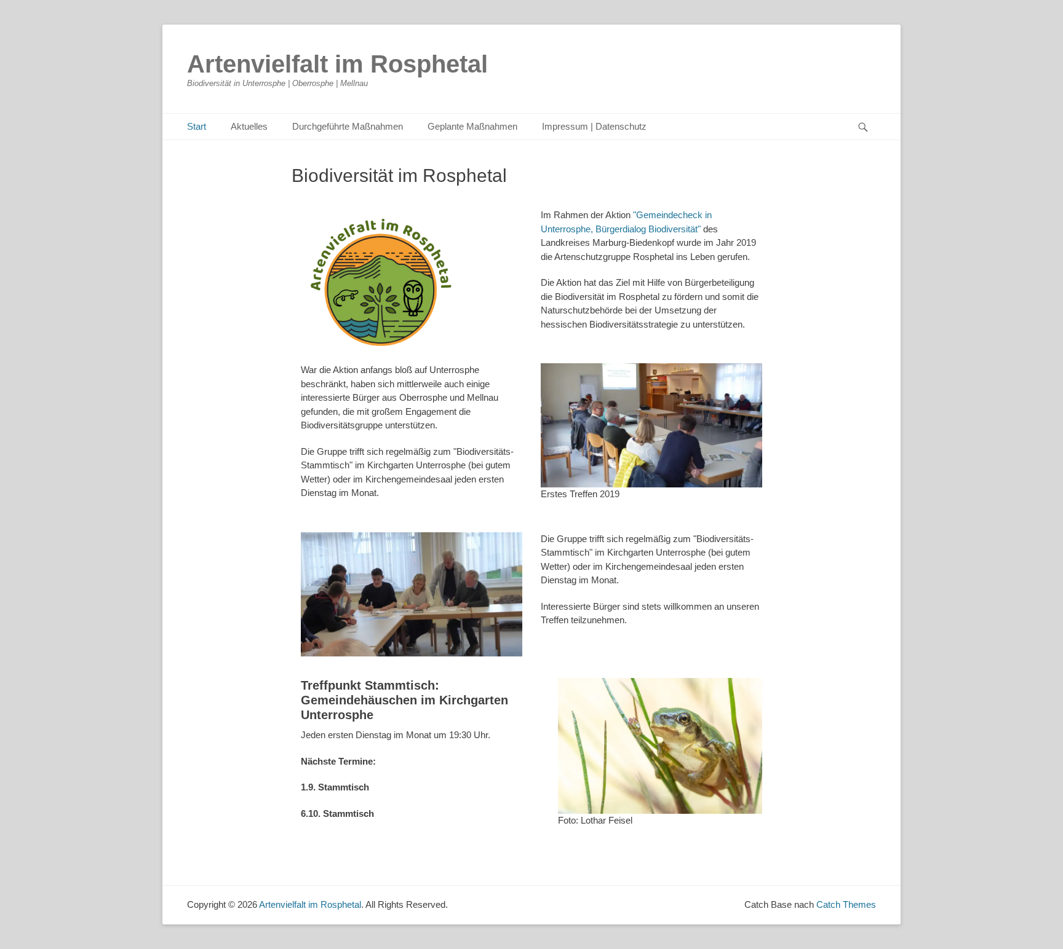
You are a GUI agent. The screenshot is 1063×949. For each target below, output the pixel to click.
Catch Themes (846, 904)
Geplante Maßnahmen (472, 126)
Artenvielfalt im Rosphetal (337, 63)
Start (196, 126)
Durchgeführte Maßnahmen (347, 126)
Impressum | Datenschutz (594, 126)
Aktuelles (249, 126)
